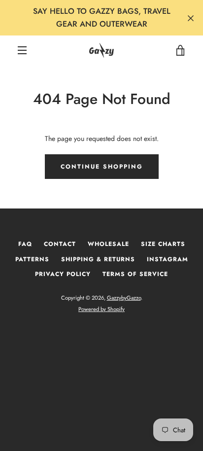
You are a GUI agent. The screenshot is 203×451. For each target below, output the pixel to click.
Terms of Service (135, 274)
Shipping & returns (98, 259)
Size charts (163, 244)
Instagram (167, 259)
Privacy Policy (63, 274)
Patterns (32, 259)
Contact (60, 244)
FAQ (25, 244)
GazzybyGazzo (124, 298)
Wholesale (108, 244)
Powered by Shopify (101, 309)
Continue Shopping (102, 166)
